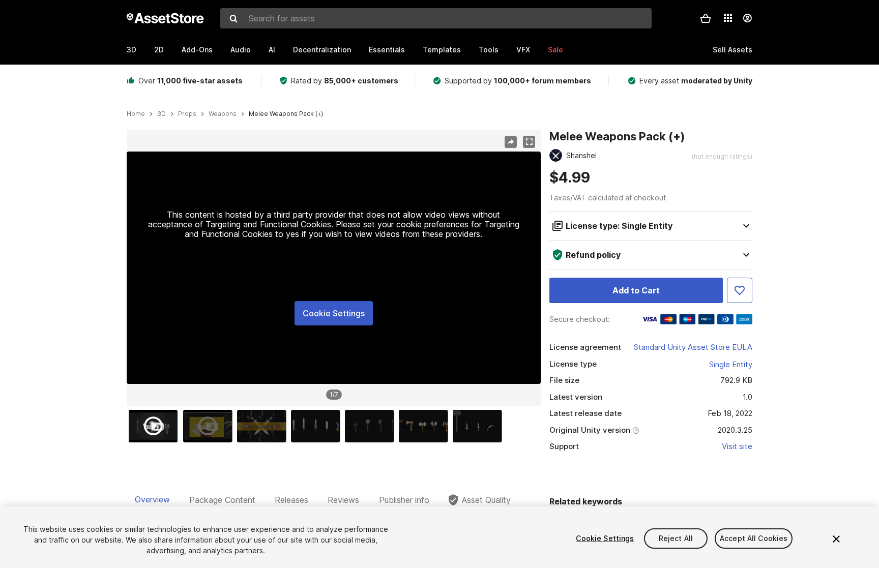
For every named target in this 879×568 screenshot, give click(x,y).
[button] (705, 18)
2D (159, 49)
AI (272, 49)
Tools (489, 49)
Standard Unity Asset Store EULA (693, 347)
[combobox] (436, 18)
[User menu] (747, 18)
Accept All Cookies (754, 538)
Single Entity (730, 364)
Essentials (387, 49)
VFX (523, 49)
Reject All (676, 538)
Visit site (737, 446)
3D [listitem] (161, 113)
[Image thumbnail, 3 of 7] (264, 426)
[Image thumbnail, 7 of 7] (480, 426)
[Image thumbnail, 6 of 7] (426, 426)
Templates (442, 49)
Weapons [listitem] (223, 113)
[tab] (152, 500)
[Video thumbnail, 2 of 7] (210, 426)
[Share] (511, 142)
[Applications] (728, 18)
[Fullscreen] (529, 142)
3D (131, 49)
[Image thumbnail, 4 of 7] (318, 426)
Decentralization (322, 49)
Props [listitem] (187, 113)
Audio (240, 49)
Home (136, 113)
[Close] (836, 539)
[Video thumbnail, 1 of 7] (155, 426)
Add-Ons (197, 49)
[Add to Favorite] (739, 290)
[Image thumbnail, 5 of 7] (372, 426)
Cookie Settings (334, 313)
